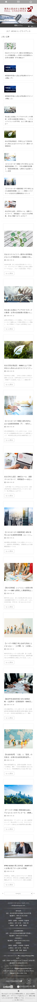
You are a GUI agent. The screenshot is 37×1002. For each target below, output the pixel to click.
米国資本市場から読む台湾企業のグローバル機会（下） (18, 71)
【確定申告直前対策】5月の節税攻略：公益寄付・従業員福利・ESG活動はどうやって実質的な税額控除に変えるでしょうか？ (18, 694)
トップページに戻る (31, 2)
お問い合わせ (18, 2)
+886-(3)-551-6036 (21, 915)
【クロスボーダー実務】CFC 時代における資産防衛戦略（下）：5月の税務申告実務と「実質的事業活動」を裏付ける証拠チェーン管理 (18, 416)
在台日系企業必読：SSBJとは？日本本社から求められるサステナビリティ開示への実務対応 (18, 361)
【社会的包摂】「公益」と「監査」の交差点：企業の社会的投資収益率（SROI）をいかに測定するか (18, 750)
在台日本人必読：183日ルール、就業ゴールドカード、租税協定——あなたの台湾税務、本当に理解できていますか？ (18, 472)
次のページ (34, 893)
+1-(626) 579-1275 (21, 963)
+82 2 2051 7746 (22, 973)
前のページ (2, 893)
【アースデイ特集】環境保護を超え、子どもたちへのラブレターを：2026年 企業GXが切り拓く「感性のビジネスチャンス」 (18, 805)
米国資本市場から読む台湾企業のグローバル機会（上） (18, 91)
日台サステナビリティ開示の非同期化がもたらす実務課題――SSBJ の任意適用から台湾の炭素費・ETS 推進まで (18, 249)
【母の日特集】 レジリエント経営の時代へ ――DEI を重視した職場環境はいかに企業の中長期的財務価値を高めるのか (18, 583)
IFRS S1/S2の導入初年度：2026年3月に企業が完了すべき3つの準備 (18, 861)
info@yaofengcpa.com (18, 905)
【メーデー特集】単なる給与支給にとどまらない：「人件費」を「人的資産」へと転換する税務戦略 (18, 638)
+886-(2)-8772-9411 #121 (21, 940)
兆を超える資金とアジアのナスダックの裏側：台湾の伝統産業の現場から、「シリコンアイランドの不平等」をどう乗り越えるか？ (18, 305)
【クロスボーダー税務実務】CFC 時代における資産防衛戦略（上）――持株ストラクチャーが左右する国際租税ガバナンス (18, 527)
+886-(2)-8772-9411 (22, 935)
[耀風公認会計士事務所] (18, 9)
